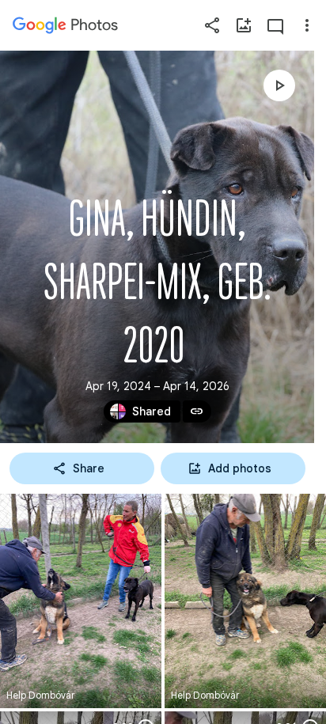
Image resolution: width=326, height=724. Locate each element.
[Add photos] (244, 25)
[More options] (307, 25)
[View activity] (275, 25)
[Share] (212, 25)
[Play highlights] (279, 85)
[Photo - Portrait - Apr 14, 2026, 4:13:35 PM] (245, 601)
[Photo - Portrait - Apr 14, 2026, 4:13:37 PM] (80, 601)
